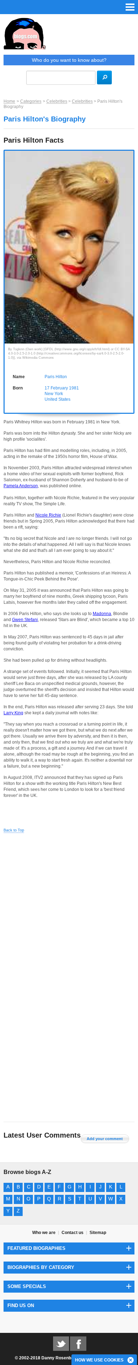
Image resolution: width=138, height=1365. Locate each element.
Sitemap (98, 1232)
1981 (74, 388)
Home (9, 101)
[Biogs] (69, 36)
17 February (56, 388)
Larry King (13, 712)
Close (130, 1360)
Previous (7, 237)
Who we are (44, 1232)
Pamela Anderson (21, 485)
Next (130, 237)
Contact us (73, 1232)
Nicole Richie (48, 515)
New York (54, 393)
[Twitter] (61, 1343)
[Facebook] (78, 1343)
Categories (30, 101)
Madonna (102, 613)
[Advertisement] (69, 908)
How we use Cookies (99, 1360)
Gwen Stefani (25, 619)
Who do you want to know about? (69, 60)
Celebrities (56, 101)
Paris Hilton (56, 376)
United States (57, 399)
